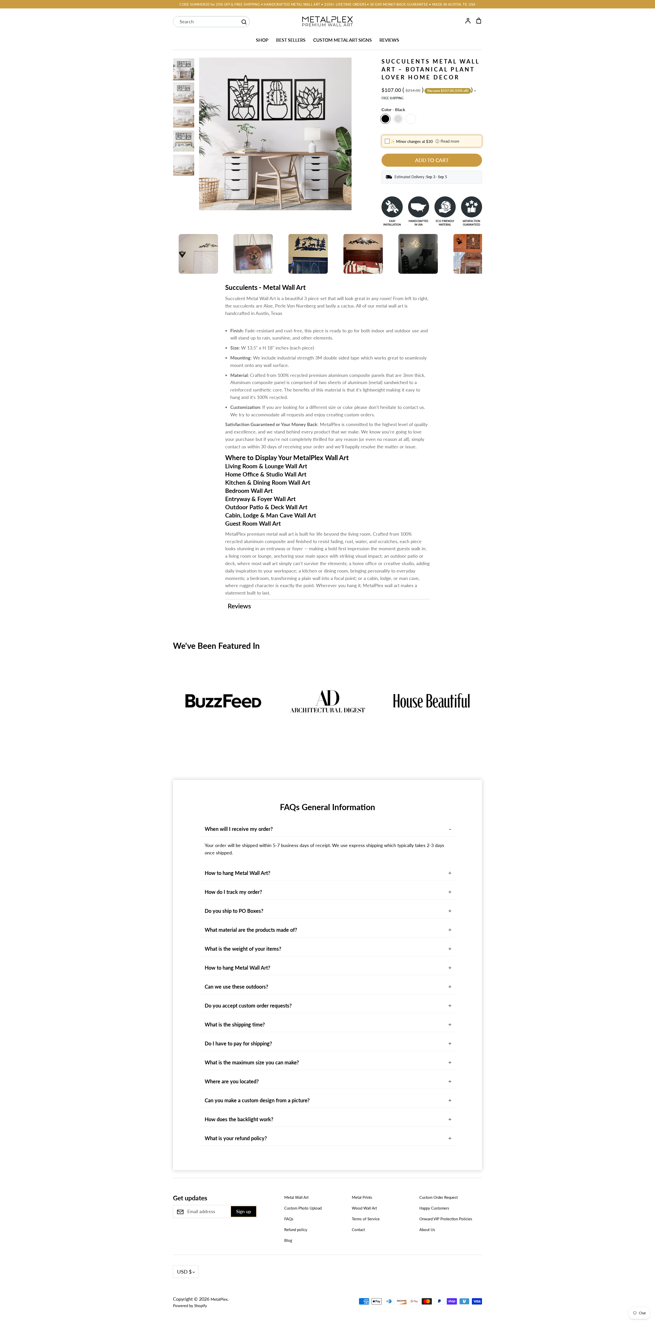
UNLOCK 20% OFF (385, 693)
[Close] (436, 606)
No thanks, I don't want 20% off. (385, 710)
